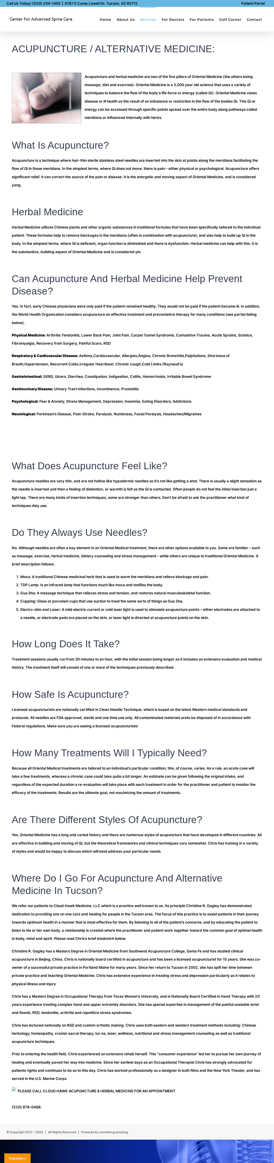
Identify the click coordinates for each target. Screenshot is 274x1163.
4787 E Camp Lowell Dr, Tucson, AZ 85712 (101, 3)
